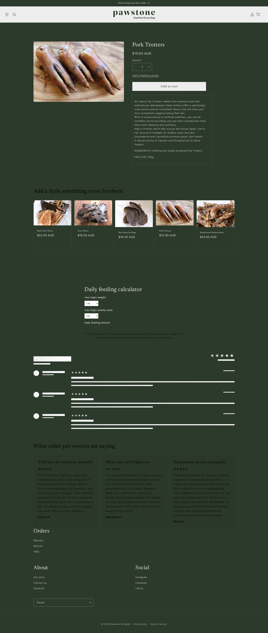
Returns (38, 546)
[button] (7, 14)
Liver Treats (83, 231)
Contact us (40, 582)
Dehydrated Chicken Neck (212, 232)
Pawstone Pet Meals (120, 624)
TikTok (139, 588)
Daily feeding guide (145, 75)
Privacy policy (140, 624)
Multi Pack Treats (45, 231)
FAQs (37, 551)
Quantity (137, 60)
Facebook (141, 582)
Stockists (39, 588)
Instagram (141, 577)
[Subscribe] (90, 603)
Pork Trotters (165, 231)
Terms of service (158, 624)
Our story (39, 577)
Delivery (38, 540)
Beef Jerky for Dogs (127, 232)
